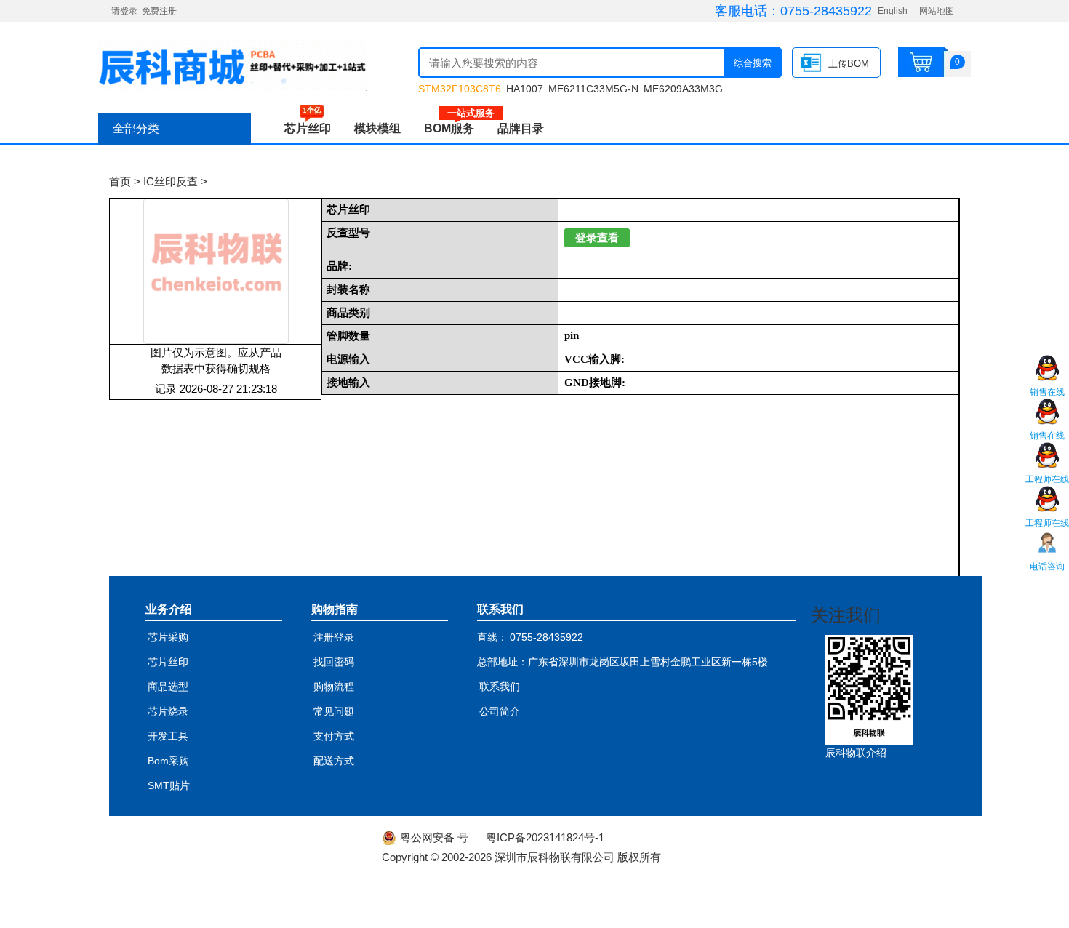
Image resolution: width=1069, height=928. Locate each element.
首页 (120, 181)
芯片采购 (168, 637)
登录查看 (597, 238)
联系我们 (499, 686)
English (893, 11)
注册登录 (333, 637)
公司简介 (499, 711)
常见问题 (333, 711)
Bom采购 (168, 761)
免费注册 (159, 11)
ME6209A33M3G (683, 89)
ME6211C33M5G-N (593, 89)
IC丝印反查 (170, 181)
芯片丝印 (307, 128)
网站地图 (936, 11)
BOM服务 (455, 128)
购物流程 (333, 686)
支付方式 (333, 736)
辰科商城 (232, 65)
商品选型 (168, 686)
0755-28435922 (826, 11)
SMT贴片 (169, 785)
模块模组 (377, 128)
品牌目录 (520, 128)
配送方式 (333, 761)
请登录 (124, 11)
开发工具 (168, 736)
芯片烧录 (168, 711)
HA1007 (524, 89)
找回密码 (333, 662)
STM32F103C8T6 (459, 89)
